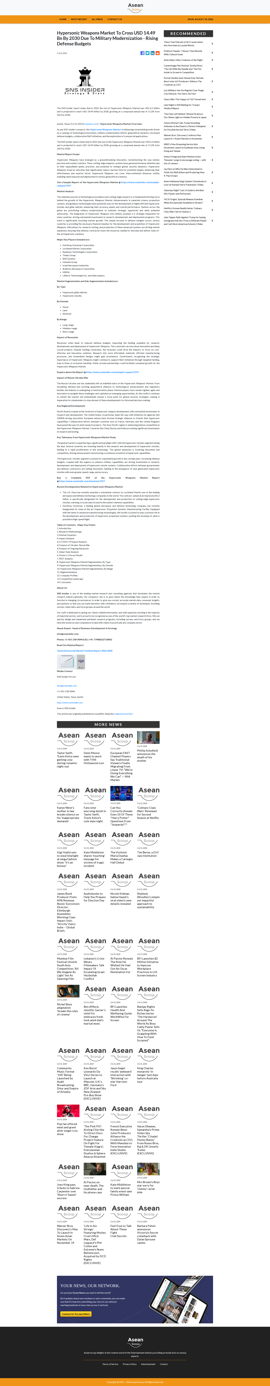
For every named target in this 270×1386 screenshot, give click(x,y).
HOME (62, 19)
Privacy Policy (130, 1364)
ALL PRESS (97, 19)
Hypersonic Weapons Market (105, 129)
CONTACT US (114, 19)
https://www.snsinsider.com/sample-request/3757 (112, 372)
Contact (164, 1364)
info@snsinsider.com (67, 685)
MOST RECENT (79, 19)
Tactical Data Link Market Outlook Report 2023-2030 (84, 650)
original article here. (123, 713)
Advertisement (148, 1364)
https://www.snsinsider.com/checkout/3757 (82, 481)
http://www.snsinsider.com (70, 702)
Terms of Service (110, 1364)
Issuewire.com (91, 123)
